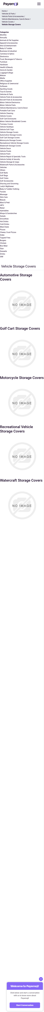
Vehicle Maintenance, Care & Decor (14, 108)
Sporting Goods (6, 89)
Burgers (3, 240)
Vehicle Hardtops (7, 127)
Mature (3, 75)
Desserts (3, 251)
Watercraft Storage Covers (10, 146)
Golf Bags (4, 175)
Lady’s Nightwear (7, 186)
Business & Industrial (8, 51)
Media (2, 78)
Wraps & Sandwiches (8, 213)
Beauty (3, 200)
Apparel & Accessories (9, 43)
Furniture (3, 62)
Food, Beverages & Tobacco (11, 59)
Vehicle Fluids (5, 151)
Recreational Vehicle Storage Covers (14, 143)
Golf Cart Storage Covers (10, 138)
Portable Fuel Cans (7, 111)
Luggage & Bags (6, 73)
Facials (3, 192)
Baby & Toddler (6, 48)
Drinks (2, 254)
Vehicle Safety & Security (10, 159)
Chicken (3, 243)
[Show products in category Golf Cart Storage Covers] (22, 353)
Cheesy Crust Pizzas (8, 232)
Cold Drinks (4, 224)
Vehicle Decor (5, 148)
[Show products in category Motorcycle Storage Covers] (22, 402)
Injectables (4, 211)
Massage (3, 194)
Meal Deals (4, 227)
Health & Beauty (6, 67)
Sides (2, 235)
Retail (2, 208)
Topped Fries (5, 238)
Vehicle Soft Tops (7, 129)
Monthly (3, 35)
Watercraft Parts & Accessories (12, 165)
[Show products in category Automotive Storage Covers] (22, 304)
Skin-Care (4, 197)
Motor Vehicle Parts (8, 105)
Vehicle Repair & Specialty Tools (12, 157)
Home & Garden (6, 70)
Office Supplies (6, 81)
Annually (3, 38)
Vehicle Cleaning (6, 113)
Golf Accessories (6, 181)
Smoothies (4, 219)
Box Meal (3, 246)
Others (2, 170)
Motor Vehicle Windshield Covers (13, 121)
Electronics (4, 56)
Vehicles (3, 167)
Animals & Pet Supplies (9, 40)
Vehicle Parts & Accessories (11, 97)
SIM (1, 257)
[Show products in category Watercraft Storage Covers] (22, 505)
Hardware (4, 65)
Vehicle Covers (6, 116)
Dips (2, 248)
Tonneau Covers (6, 124)
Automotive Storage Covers (11, 135)
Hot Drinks (4, 221)
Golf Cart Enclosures (8, 119)
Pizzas (2, 230)
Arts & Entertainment (8, 46)
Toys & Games (6, 92)
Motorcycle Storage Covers (10, 140)
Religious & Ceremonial (9, 83)
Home (4, 11)
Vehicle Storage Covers (9, 132)
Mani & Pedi (5, 202)
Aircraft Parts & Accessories (11, 100)
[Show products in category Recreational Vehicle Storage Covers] (22, 456)
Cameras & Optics (7, 54)
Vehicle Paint (5, 154)
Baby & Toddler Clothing (9, 189)
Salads (3, 216)
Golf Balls (4, 173)
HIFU (2, 205)
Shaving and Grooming (9, 184)
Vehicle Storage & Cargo (9, 162)
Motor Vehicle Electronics (10, 102)
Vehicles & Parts (6, 94)
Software (3, 86)
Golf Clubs (4, 178)
